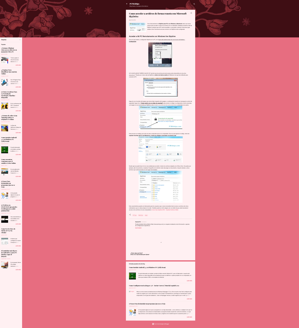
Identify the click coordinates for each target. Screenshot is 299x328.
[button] (191, 13)
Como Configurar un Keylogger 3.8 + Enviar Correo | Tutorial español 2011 (154, 286)
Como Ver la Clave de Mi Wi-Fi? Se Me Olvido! (8, 231)
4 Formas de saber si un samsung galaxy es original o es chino (9, 117)
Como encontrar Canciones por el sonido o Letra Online (8, 161)
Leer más (189, 280)
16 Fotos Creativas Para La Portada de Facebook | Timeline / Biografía (9, 94)
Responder (138, 228)
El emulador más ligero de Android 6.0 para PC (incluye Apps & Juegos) (9, 253)
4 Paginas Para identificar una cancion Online (9, 72)
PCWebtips (134, 3)
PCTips (134, 215)
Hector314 (138, 222)
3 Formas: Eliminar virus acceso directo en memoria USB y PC (9, 50)
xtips (146, 215)
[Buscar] (194, 4)
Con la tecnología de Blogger (161, 324)
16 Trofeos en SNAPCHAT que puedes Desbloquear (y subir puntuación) (9, 208)
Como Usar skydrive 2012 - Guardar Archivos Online (165, 210)
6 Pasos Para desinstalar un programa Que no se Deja (147, 304)
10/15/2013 (143, 221)
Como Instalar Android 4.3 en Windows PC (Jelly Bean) (147, 267)
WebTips (141, 215)
